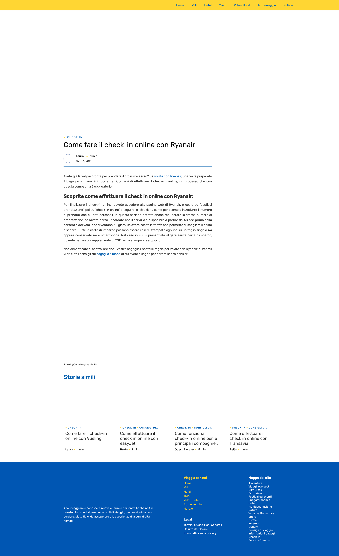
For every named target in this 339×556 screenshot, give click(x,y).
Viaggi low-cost (258, 486)
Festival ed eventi (260, 496)
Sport (252, 516)
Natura (252, 510)
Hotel (208, 5)
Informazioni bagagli (261, 533)
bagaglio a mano (108, 254)
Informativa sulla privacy (200, 533)
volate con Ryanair (167, 176)
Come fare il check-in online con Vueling (86, 436)
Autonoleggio (267, 5)
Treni (222, 5)
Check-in (74, 137)
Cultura (253, 526)
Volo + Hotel (242, 5)
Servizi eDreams (259, 540)
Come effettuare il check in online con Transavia (249, 438)
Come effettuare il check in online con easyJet (139, 438)
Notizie (288, 5)
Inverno (253, 523)
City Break (255, 490)
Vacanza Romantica (261, 513)
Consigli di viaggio (260, 530)
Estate (252, 520)
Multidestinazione (260, 506)
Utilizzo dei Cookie (196, 529)
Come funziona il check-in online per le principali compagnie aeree (196, 438)
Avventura (255, 483)
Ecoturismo (255, 493)
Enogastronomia (259, 500)
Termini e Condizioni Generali (203, 525)
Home (180, 5)
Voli (194, 5)
